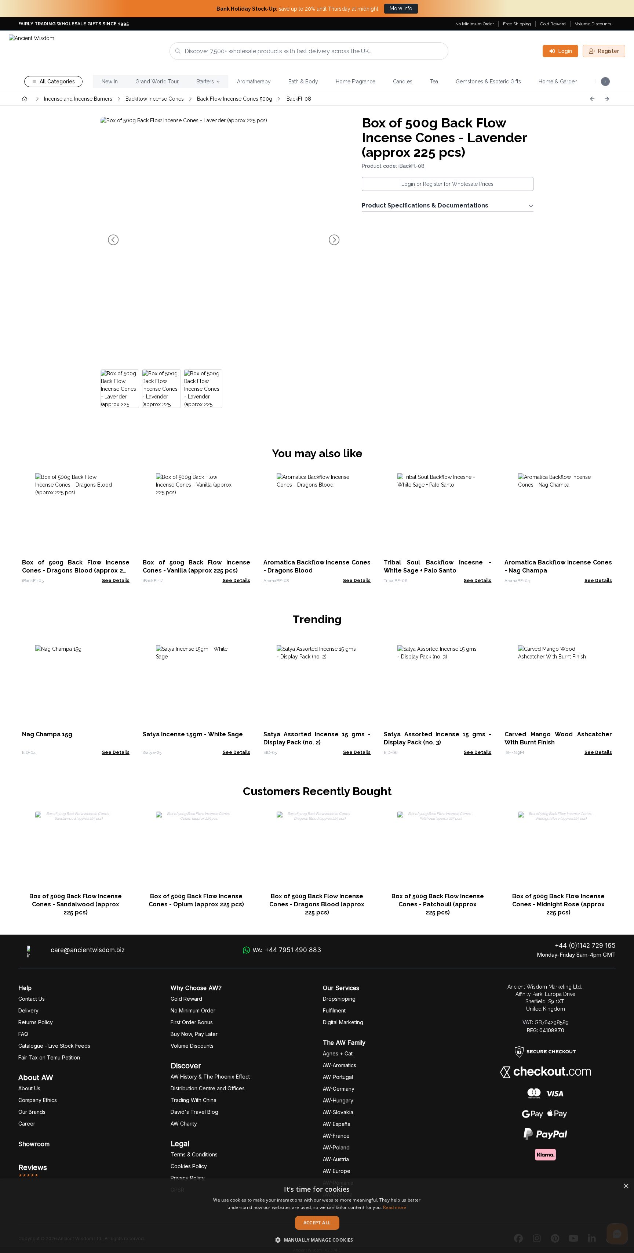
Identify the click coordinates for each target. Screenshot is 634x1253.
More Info (401, 8)
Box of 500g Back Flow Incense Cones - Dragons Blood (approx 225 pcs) (76, 570)
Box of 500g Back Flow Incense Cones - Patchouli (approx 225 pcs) (437, 904)
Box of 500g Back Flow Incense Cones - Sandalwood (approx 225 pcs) (75, 904)
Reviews (32, 1167)
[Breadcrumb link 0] (24, 98)
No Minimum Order (474, 23)
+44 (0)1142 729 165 (585, 945)
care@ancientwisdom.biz (88, 950)
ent (334, 1010)
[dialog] (317, 1215)
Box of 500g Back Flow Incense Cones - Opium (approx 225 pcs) (196, 900)
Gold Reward (553, 23)
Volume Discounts (593, 23)
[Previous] (592, 98)
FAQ (23, 1034)
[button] (317, 1239)
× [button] (625, 1186)
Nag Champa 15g (47, 734)
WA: (287, 950)
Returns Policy (35, 1022)
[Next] (607, 98)
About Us (29, 1088)
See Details (116, 580)
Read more (395, 1207)
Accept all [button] (317, 1223)
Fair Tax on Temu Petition (49, 1057)
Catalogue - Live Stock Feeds (54, 1046)
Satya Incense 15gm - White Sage (193, 734)
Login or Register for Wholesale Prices (447, 184)
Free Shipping (517, 23)
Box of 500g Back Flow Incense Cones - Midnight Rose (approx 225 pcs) (558, 904)
